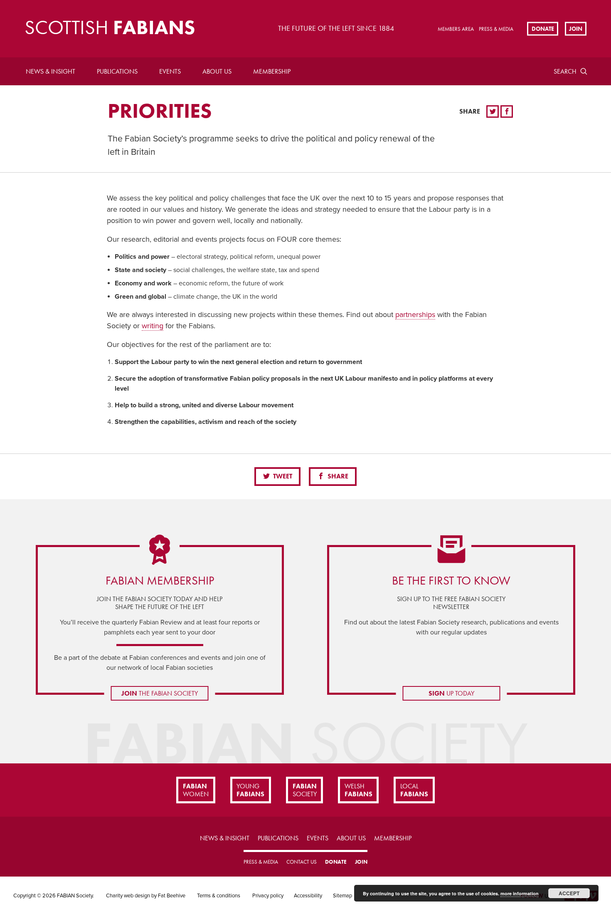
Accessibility (308, 895)
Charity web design (128, 895)
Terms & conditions (218, 895)
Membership (272, 71)
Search (565, 71)
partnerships (415, 314)
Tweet (281, 476)
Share (337, 476)
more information (519, 893)
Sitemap (342, 895)
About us (217, 71)
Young (250, 790)
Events (170, 71)
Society (305, 790)
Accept (569, 893)
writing (152, 325)
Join (575, 28)
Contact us (301, 862)
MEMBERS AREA (456, 28)
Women (196, 790)
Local (414, 790)
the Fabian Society (159, 693)
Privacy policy (267, 895)
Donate (543, 28)
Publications (117, 71)
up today (451, 693)
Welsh (358, 790)
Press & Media (496, 28)
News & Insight (50, 71)
